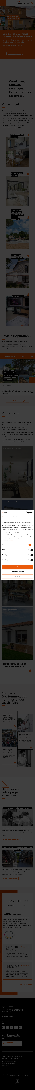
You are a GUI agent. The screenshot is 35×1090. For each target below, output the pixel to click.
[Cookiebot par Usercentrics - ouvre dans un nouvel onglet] (26, 512)
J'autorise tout (17, 567)
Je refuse (17, 576)
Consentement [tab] (6, 517)
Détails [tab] (15, 517)
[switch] (30, 550)
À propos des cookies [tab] (27, 517)
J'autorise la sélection (17, 571)
